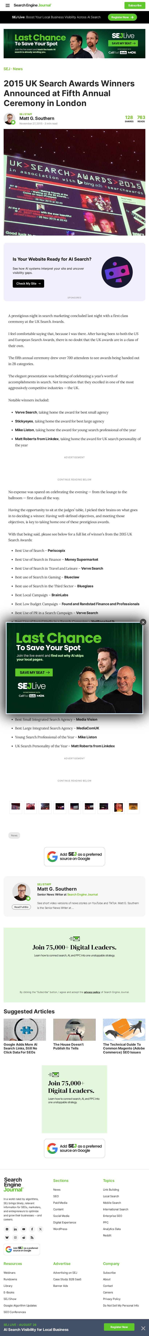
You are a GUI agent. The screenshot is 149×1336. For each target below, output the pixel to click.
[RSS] (32, 1237)
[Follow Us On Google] (74, 856)
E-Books (9, 1292)
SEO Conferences (15, 1312)
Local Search (111, 1196)
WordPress (60, 1229)
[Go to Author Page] (9, 119)
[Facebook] (32, 1229)
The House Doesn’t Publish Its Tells (68, 1046)
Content (58, 1209)
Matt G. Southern (36, 118)
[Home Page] (33, 5)
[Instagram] (15, 1237)
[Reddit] (23, 1237)
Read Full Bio (21, 907)
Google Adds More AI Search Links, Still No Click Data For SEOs (20, 1048)
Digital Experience (64, 1222)
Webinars (9, 1272)
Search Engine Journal (82, 894)
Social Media (61, 1216)
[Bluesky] (7, 1237)
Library (8, 1286)
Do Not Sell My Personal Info (121, 1305)
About (106, 1279)
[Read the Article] (25, 1030)
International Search (115, 1209)
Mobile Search (112, 1202)
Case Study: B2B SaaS (67, 1279)
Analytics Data (112, 1229)
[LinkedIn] (15, 1229)
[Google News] (7, 1229)
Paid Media (60, 1202)
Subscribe (109, 1272)
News (14, 835)
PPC (105, 1222)
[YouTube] (23, 1229)
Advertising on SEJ (65, 1272)
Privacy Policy (111, 1299)
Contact (108, 1286)
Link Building (111, 1189)
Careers (108, 1292)
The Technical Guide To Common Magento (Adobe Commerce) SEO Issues (124, 1048)
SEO (56, 1196)
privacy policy (92, 992)
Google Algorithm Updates (20, 1305)
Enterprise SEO (112, 1216)
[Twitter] (40, 1229)
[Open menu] (8, 5)
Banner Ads (60, 1286)
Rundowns (10, 1279)
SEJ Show (10, 1299)
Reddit (107, 1235)
